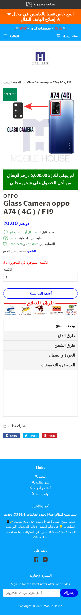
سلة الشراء (70, 36)
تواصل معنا (42, 494)
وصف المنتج (65, 325)
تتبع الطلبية (42, 482)
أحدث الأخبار (40, 506)
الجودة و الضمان (62, 355)
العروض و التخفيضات (58, 364)
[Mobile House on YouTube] (45, 560)
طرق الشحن (64, 345)
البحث (42, 477)
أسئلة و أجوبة (42, 488)
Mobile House (53, 606)
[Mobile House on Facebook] (35, 560)
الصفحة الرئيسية (12, 82)
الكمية (7, 269)
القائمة (14, 36)
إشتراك (69, 592)
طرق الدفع (66, 335)
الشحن (31, 251)
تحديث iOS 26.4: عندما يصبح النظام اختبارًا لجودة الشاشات (40, 515)
